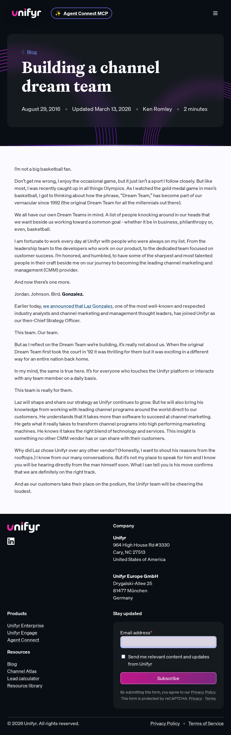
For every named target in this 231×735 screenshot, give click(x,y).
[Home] (26, 13)
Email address (136, 632)
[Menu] (215, 13)
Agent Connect (23, 639)
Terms (210, 698)
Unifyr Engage (22, 632)
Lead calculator (23, 678)
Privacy (195, 698)
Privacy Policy (203, 692)
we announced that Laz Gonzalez (77, 306)
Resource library (24, 685)
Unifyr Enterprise (25, 625)
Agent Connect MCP (85, 13)
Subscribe (168, 678)
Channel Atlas (22, 671)
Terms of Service (206, 723)
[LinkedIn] (10, 541)
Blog (32, 52)
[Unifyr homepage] (23, 527)
